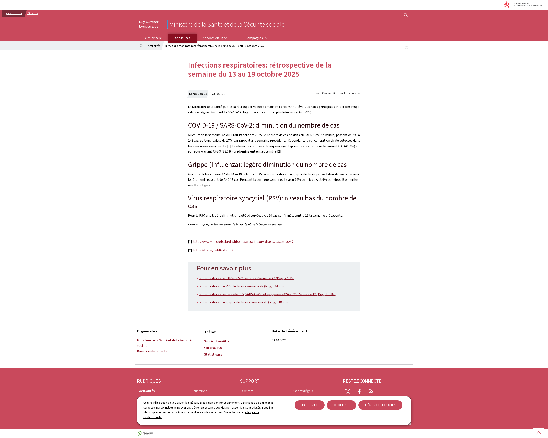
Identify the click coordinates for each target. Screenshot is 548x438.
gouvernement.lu (14, 13)
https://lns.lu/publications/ (213, 250)
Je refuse (341, 405)
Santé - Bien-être (216, 341)
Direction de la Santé (152, 351)
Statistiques (213, 354)
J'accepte (309, 405)
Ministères (32, 13)
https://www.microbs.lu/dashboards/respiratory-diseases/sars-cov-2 (243, 241)
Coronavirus (213, 347)
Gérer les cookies (380, 405)
